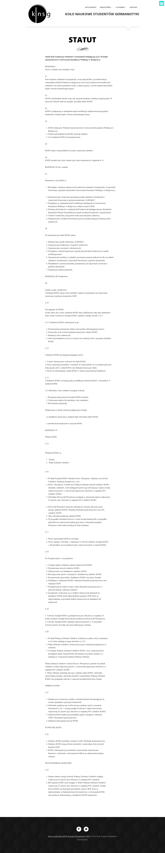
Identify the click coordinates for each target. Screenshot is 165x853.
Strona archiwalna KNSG (58, 836)
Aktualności (90, 7)
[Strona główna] (86, 829)
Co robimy (120, 7)
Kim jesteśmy (105, 7)
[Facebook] (78, 829)
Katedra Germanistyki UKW (79, 836)
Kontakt (133, 7)
